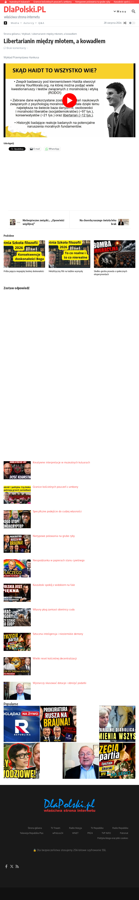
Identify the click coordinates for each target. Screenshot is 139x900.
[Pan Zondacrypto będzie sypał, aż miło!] (22, 761)
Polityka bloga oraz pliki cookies (112, 838)
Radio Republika (120, 828)
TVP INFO (106, 833)
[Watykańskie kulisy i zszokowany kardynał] (117, 724)
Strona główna (12, 33)
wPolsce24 (57, 833)
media (15, 22)
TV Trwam (55, 828)
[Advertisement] (69, 181)
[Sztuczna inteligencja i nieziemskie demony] (117, 761)
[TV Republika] (22, 724)
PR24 (90, 833)
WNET (75, 833)
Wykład (26, 33)
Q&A (41, 22)
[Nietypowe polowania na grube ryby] (58, 724)
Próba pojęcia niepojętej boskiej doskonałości (24, 271)
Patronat (124, 833)
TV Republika (97, 828)
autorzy (29, 22)
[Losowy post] (124, 22)
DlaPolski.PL (25, 9)
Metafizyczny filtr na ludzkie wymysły (66, 271)
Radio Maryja (75, 828)
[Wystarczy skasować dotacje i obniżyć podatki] (81, 761)
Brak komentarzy (16, 47)
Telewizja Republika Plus (31, 833)
